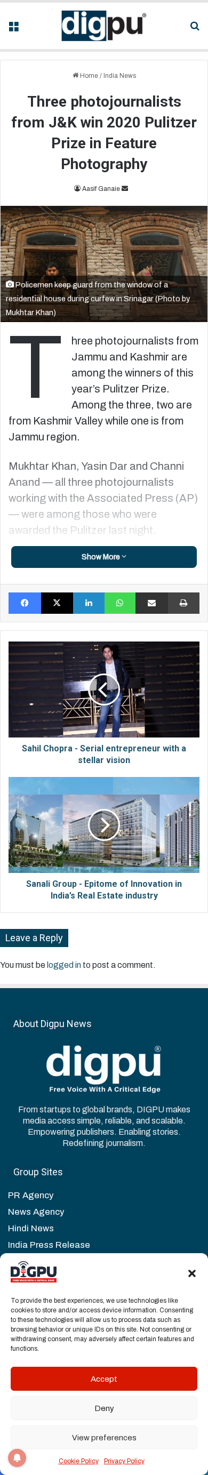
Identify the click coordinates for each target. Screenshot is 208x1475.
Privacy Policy (124, 1461)
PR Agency (30, 1195)
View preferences (104, 1437)
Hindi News (31, 1228)
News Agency (36, 1212)
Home (88, 75)
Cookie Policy (79, 1461)
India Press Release (49, 1245)
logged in (64, 964)
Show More (102, 557)
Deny (104, 1408)
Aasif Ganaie (101, 189)
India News (119, 75)
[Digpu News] (104, 26)
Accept (104, 1379)
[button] (192, 1273)
